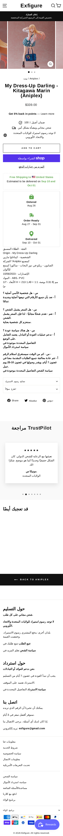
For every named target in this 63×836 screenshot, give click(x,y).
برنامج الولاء (9, 800)
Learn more (47, 113)
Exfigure (31, 5)
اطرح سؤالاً (10, 389)
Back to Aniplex (34, 579)
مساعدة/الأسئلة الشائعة (15, 788)
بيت (25, 78)
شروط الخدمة (10, 747)
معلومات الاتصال (11, 759)
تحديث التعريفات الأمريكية (16, 765)
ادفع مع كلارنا (10, 794)
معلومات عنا (9, 741)
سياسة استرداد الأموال (16, 347)
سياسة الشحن (44, 370)
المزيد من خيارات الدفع (31, 166)
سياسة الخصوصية (12, 753)
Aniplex (34, 78)
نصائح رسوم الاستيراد (15, 381)
